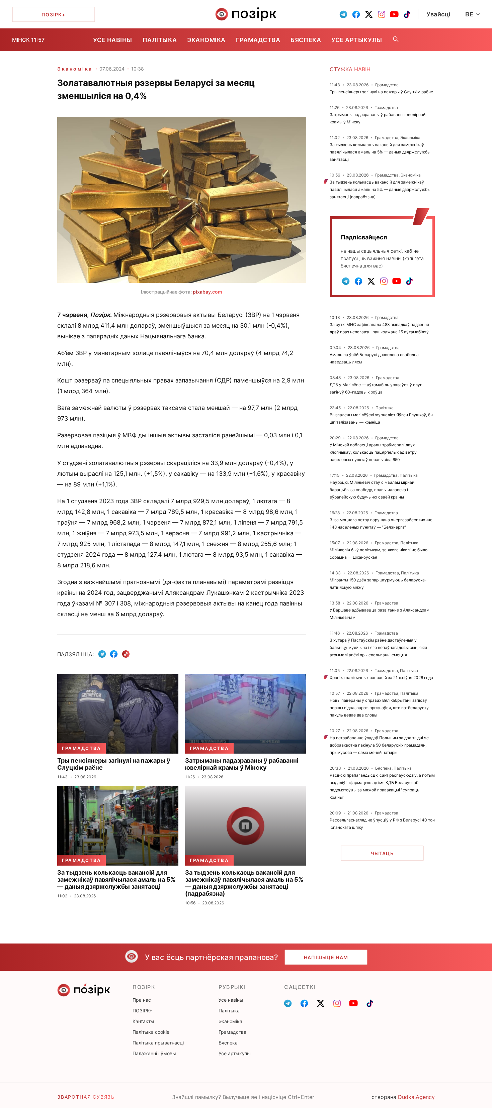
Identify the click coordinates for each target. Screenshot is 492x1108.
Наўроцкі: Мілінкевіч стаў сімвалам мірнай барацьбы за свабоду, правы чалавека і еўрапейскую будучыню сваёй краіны (372, 490)
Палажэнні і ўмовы (154, 1053)
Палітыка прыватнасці (158, 1042)
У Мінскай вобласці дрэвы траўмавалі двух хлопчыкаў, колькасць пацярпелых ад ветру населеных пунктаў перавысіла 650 (373, 452)
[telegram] (343, 14)
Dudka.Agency (416, 1097)
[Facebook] (114, 654)
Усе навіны (112, 39)
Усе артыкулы (356, 39)
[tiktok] (407, 14)
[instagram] (382, 14)
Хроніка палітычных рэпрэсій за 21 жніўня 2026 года (381, 677)
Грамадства (258, 39)
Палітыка (160, 39)
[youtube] (394, 14)
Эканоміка (206, 39)
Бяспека (306, 39)
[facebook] (356, 14)
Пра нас (142, 1000)
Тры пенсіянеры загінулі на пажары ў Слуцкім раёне (381, 91)
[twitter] (369, 14)
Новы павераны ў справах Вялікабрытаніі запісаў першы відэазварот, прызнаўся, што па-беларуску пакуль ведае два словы (379, 707)
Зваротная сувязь (86, 1097)
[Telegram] (102, 654)
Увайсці (438, 14)
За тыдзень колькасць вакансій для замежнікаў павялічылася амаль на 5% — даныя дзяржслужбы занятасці (380, 152)
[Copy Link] (126, 654)
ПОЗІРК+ (142, 1010)
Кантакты (143, 1021)
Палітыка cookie (151, 1032)
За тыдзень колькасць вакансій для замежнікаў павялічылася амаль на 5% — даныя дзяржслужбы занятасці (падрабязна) (380, 189)
